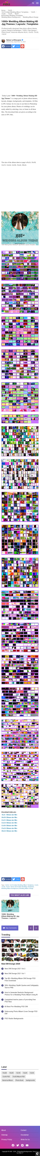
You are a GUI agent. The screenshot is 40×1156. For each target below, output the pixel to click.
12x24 (36, 885)
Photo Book (19, 1080)
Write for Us (25, 1140)
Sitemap (4, 1135)
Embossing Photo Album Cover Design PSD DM (21, 1012)
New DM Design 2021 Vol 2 (15, 969)
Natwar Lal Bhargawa (13, 40)
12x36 (3, 886)
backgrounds (30, 1080)
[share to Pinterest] (22, 46)
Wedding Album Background (10, 888)
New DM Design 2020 (10, 964)
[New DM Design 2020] (20, 950)
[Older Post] (30, 927)
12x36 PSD (6, 1076)
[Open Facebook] (13, 1145)
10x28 (4, 1073)
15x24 (7, 886)
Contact (23, 1130)
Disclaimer (25, 1135)
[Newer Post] (36, 927)
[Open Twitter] (17, 1145)
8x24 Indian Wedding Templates (24, 886)
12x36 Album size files (9, 825)
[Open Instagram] (22, 1145)
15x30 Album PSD (18, 1076)
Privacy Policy (6, 1140)
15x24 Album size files (9, 828)
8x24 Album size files (9, 815)
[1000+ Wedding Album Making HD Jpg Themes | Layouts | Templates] (10, 906)
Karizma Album (7, 1080)
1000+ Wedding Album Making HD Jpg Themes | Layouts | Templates (10, 917)
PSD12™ (21, 1153)
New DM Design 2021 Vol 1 (15, 974)
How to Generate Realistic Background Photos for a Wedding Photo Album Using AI (21, 993)
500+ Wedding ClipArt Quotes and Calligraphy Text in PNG (22, 986)
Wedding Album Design (26, 888)
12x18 (18, 1073)
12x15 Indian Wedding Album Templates (21, 885)
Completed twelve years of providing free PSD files (20, 1001)
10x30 (7, 885)
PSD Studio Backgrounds (14, 1019)
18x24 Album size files (9, 831)
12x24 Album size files (9, 823)
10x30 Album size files (9, 817)
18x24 (12, 886)
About (3, 1130)
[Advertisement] (20, 72)
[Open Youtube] (27, 1145)
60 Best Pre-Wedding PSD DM (16, 1007)
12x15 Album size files (9, 820)
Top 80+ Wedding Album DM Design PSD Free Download (20, 979)
